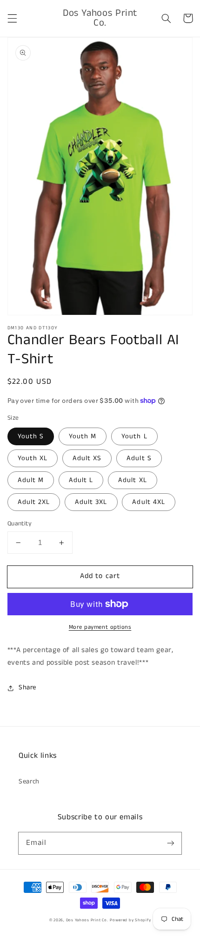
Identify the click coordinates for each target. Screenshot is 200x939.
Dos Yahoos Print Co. (87, 920)
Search (29, 781)
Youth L (134, 436)
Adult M (31, 480)
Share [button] (27, 687)
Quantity (19, 523)
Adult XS (87, 458)
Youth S (31, 436)
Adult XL (132, 480)
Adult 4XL (148, 502)
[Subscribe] (170, 843)
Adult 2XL (34, 502)
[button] (12, 18)
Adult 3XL (91, 502)
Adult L (81, 480)
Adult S (139, 458)
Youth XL (32, 458)
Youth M (82, 436)
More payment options (100, 627)
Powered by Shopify (130, 920)
